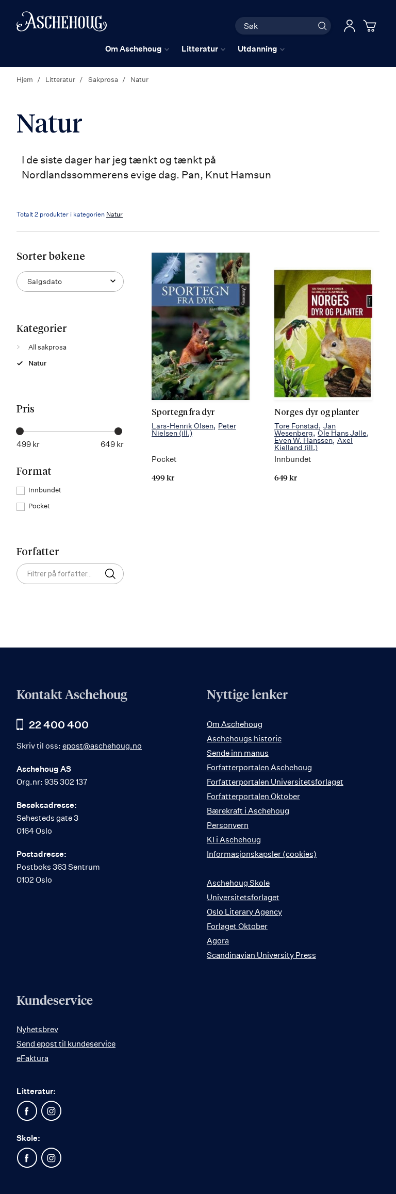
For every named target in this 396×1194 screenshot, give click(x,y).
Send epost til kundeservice (66, 1044)
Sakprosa (104, 79)
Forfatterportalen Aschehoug (259, 767)
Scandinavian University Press (261, 955)
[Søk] (322, 26)
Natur (114, 214)
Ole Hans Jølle (342, 432)
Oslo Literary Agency (244, 912)
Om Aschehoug (234, 724)
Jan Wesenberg (305, 429)
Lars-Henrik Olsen (182, 425)
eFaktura (32, 1058)
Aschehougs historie (244, 738)
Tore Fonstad (296, 425)
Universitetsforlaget (243, 897)
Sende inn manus (238, 753)
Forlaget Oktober (237, 926)
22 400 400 (59, 724)
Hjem (25, 79)
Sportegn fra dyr (183, 412)
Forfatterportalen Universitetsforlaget (275, 782)
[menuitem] (137, 48)
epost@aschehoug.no (102, 746)
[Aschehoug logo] (61, 24)
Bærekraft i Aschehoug (248, 811)
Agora (218, 941)
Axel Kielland (313, 444)
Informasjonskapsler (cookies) (262, 854)
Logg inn (349, 26)
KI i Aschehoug (234, 839)
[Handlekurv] (371, 26)
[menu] (195, 48)
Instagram (51, 1111)
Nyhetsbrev (37, 1029)
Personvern (228, 825)
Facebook (26, 1111)
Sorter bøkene (50, 257)
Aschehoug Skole (238, 883)
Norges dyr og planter (316, 412)
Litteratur (61, 79)
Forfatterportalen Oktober (253, 796)
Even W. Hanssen (303, 440)
